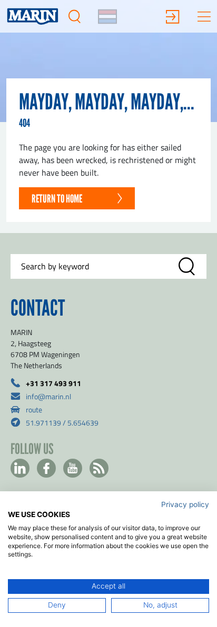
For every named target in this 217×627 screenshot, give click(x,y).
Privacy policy (185, 504)
